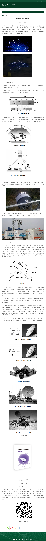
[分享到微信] (8, 528)
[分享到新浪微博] (11, 528)
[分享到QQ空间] (15, 528)
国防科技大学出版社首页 (40, 1)
